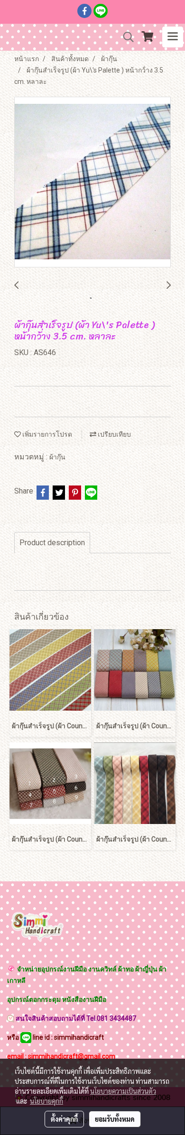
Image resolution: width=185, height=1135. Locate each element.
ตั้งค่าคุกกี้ (64, 1119)
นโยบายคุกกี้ (46, 1101)
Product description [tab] (52, 542)
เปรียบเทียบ (113, 434)
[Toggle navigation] (172, 37)
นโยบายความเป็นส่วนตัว (123, 1091)
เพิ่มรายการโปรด (46, 434)
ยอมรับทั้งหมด (115, 1119)
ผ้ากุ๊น (57, 457)
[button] (125, 37)
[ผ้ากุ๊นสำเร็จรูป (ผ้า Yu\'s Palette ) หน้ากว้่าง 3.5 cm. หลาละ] (92, 182)
